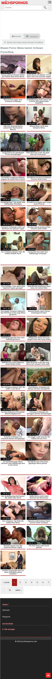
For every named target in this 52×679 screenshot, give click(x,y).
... (3, 590)
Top (48, 675)
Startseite (6, 610)
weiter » (18, 590)
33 (10, 590)
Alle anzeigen (9, 629)
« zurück (6, 582)
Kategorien (6, 617)
